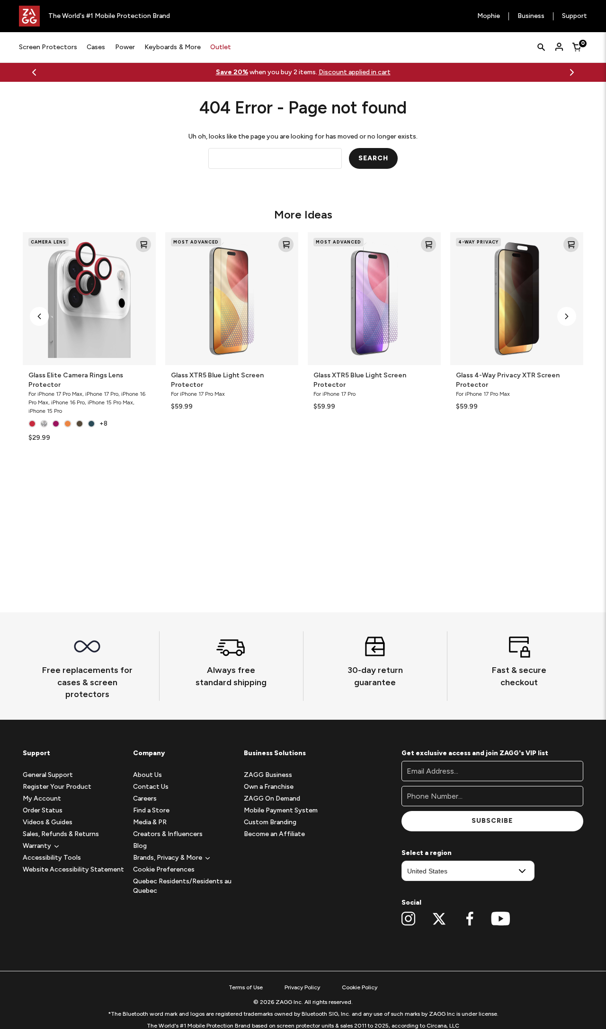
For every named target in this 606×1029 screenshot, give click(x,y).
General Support (48, 775)
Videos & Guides (47, 822)
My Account (42, 798)
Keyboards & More (172, 47)
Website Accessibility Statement (73, 869)
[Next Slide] (572, 72)
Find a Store (151, 810)
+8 (103, 423)
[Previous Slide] (34, 72)
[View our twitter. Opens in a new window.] (439, 919)
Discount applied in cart (355, 72)
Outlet (220, 47)
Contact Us (151, 787)
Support (574, 16)
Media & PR (150, 822)
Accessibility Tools (52, 858)
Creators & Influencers (168, 834)
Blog (140, 846)
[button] (39, 316)
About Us (147, 775)
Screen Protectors (48, 47)
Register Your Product (57, 787)
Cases (96, 47)
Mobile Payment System (281, 810)
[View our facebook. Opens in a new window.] (470, 919)
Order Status (42, 810)
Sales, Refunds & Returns (61, 834)
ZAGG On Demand (272, 798)
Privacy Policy (302, 987)
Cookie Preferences (164, 869)
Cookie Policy (359, 987)
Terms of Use (246, 987)
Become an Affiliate (274, 834)
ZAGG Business (268, 775)
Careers (145, 798)
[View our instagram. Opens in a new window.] (408, 919)
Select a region (426, 853)
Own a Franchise (269, 787)
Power (125, 47)
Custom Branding (270, 822)
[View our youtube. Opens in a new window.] (500, 919)
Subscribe (492, 821)
